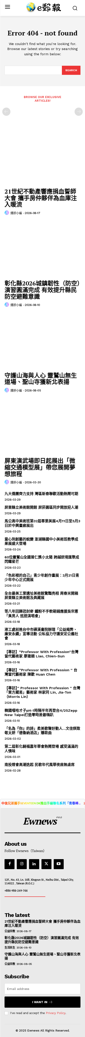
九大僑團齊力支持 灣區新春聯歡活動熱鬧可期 (41, 494)
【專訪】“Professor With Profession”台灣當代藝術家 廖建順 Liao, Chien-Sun (41, 654)
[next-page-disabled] (79, 112)
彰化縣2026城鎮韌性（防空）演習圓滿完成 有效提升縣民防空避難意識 (42, 289)
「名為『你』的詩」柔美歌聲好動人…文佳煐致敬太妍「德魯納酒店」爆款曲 (42, 730)
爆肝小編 (16, 213)
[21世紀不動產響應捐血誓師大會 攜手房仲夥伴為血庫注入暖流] (42, 157)
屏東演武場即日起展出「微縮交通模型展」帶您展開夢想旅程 (40, 467)
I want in (39, 1002)
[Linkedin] (34, 864)
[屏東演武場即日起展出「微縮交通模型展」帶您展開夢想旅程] (42, 426)
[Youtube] (59, 864)
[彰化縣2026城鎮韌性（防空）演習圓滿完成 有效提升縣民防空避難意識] (42, 249)
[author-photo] (7, 212)
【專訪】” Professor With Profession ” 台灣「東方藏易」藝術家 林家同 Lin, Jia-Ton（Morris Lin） (42, 692)
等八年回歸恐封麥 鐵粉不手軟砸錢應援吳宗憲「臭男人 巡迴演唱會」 (41, 613)
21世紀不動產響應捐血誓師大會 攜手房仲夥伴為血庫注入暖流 (41, 197)
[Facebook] (10, 864)
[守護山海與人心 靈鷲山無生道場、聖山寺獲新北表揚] (42, 341)
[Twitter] (46, 864)
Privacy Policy (55, 1013)
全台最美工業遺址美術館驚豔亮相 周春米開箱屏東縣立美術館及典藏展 (41, 595)
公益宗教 (10, 931)
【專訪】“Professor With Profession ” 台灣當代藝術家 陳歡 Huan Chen (41, 672)
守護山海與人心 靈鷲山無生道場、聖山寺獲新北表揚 (41, 378)
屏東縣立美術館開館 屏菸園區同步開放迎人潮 (41, 507)
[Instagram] (22, 864)
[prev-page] (6, 112)
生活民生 (10, 947)
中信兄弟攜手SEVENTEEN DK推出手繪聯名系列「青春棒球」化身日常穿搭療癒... (42, 803)
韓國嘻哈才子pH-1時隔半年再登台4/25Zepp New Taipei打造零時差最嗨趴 (41, 712)
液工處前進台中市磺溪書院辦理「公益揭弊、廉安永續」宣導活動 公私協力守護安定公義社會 (41, 633)
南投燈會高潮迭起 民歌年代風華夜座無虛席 (40, 764)
